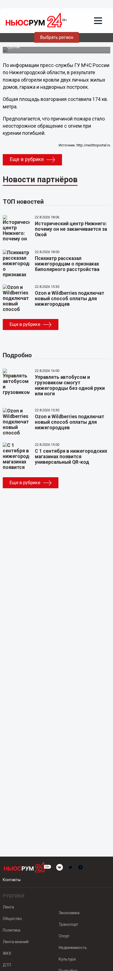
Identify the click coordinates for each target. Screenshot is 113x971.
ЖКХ (7, 953)
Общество (12, 918)
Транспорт (68, 924)
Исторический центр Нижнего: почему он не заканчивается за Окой (71, 229)
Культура (67, 959)
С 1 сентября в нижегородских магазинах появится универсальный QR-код (71, 456)
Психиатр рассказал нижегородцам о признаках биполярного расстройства (67, 264)
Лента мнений (16, 942)
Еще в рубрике (27, 159)
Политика (11, 930)
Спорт (64, 936)
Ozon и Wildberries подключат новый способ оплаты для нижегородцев (69, 298)
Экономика (69, 913)
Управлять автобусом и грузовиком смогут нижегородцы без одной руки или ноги (70, 385)
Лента (8, 907)
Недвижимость (73, 947)
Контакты (12, 880)
